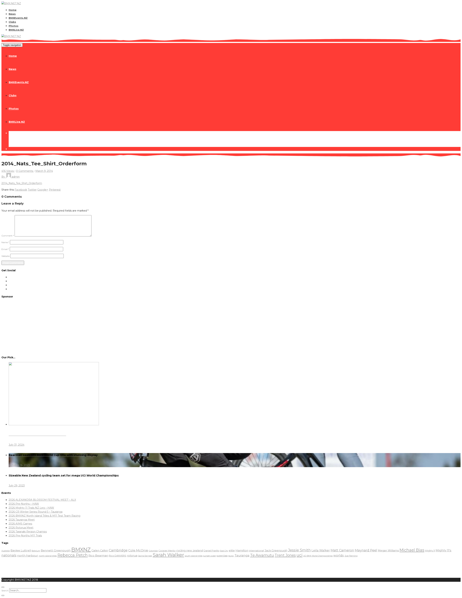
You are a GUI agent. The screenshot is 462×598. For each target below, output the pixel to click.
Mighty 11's (443, 550)
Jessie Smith (299, 550)
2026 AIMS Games (20, 523)
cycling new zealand (189, 550)
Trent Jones (285, 555)
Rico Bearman (98, 555)
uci (299, 555)
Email (5, 249)
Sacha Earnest (145, 555)
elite (232, 550)
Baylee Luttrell (20, 550)
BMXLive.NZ (16, 29)
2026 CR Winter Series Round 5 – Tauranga (35, 511)
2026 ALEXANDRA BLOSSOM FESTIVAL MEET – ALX (42, 499)
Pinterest (55, 189)
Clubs (12, 21)
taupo (231, 556)
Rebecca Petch (72, 555)
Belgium (36, 550)
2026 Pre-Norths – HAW (24, 503)
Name (5, 242)
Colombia (153, 551)
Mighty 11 (430, 550)
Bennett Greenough (56, 550)
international (256, 550)
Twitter (32, 189)
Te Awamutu (262, 555)
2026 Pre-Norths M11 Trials (25, 535)
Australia (5, 551)
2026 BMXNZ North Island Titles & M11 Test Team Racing (44, 515)
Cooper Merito (167, 550)
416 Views (7, 171)
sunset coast (209, 555)
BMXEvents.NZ (18, 17)
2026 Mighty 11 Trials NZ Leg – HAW (31, 507)
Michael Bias (412, 550)
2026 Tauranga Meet (22, 519)
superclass (222, 555)
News (12, 13)
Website (5, 256)
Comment (7, 235)
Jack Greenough (276, 550)
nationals (8, 555)
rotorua (132, 555)
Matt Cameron (342, 550)
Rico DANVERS (117, 555)
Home (12, 9)
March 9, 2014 (44, 171)
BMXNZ (81, 549)
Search (4, 590)
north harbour (27, 555)
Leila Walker (320, 550)
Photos (13, 25)
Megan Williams (388, 550)
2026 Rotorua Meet (21, 527)
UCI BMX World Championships (318, 556)
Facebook (21, 189)
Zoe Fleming (351, 555)
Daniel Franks (211, 550)
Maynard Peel (366, 550)
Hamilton (242, 550)
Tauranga (241, 555)
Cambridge (118, 550)
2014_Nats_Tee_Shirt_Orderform (21, 183)
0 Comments (25, 171)
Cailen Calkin (99, 550)
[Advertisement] (231, 326)
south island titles (193, 555)
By (10, 176)
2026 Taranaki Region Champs (28, 531)
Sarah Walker (168, 555)
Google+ (42, 189)
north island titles (48, 555)
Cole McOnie (138, 550)
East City (224, 551)
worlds (338, 555)
